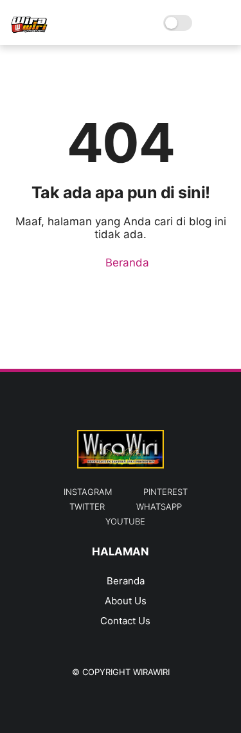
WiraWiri (151, 672)
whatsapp (159, 506)
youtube (125, 521)
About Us (126, 601)
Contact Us (125, 621)
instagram (88, 492)
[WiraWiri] (29, 29)
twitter (87, 506)
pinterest (165, 492)
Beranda (125, 262)
